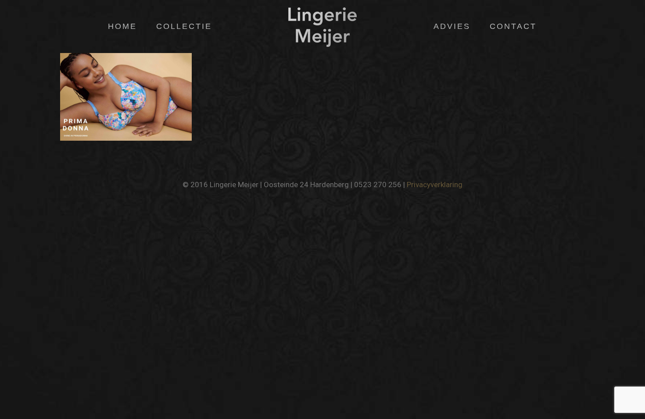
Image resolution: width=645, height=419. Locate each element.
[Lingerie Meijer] (322, 26)
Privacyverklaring (434, 184)
